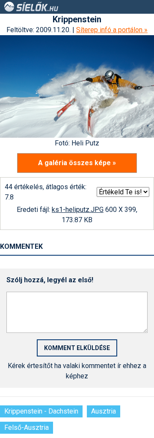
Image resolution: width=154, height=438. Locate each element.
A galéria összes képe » (77, 163)
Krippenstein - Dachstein (41, 411)
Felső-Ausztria (26, 427)
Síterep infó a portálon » (112, 30)
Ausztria (103, 411)
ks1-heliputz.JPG (78, 209)
